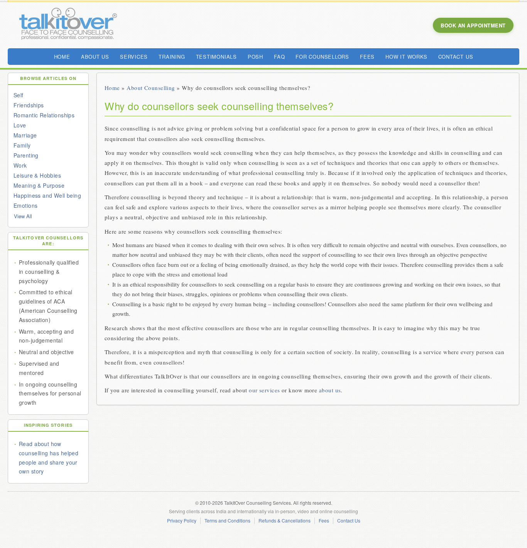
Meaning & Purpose (39, 185)
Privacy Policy (181, 520)
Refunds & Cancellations (284, 520)
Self (19, 95)
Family (22, 145)
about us (330, 390)
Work (20, 165)
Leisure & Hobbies (37, 175)
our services (264, 390)
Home (112, 88)
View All (23, 216)
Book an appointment (473, 25)
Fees (324, 520)
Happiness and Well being (47, 195)
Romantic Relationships (44, 115)
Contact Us (348, 520)
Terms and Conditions (227, 520)
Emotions (25, 205)
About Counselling (151, 88)
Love (20, 125)
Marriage (25, 135)
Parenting (26, 155)
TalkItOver (67, 25)
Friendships (29, 105)
